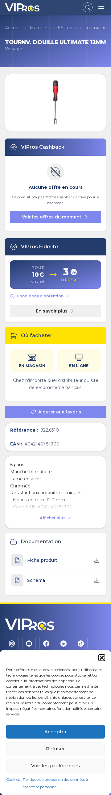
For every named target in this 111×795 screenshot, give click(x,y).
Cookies (13, 779)
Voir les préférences (55, 765)
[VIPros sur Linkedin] (63, 643)
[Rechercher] (87, 7)
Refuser (55, 749)
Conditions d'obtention (40, 296)
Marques (39, 28)
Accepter (55, 732)
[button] (102, 658)
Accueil (12, 28)
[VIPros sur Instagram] (11, 643)
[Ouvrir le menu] (101, 7)
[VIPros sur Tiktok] (81, 643)
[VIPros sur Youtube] (29, 643)
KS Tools (67, 28)
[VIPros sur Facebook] (46, 643)
